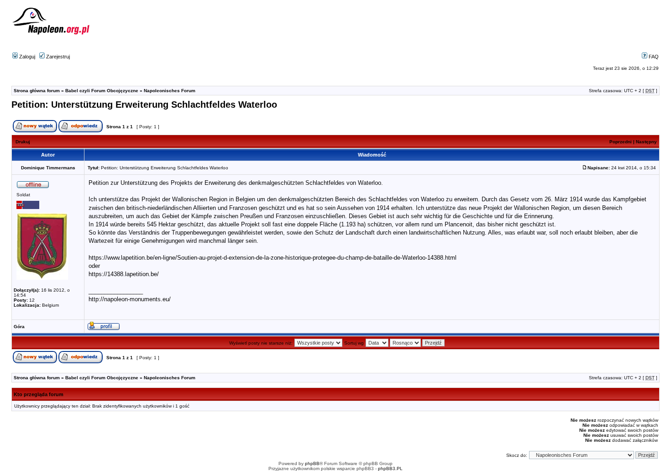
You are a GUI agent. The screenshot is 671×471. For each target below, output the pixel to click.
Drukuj (23, 141)
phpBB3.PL (390, 468)
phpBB (312, 463)
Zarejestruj (57, 56)
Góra (19, 326)
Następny (646, 141)
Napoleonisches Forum (169, 90)
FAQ (653, 56)
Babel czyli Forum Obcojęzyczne (101, 90)
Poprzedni (620, 141)
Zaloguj (26, 56)
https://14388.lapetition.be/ (124, 274)
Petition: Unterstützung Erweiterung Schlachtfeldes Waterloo (144, 104)
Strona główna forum (37, 90)
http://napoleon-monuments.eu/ (130, 299)
